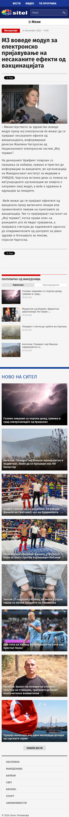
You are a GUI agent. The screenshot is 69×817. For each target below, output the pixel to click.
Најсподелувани (51, 285)
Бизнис (11, 789)
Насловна (12, 761)
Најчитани (18, 285)
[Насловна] (14, 14)
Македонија (14, 768)
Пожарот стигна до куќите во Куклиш (44, 326)
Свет (9, 782)
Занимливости (16, 802)
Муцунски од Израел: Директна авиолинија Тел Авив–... (40, 310)
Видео (30, 3)
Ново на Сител (19, 377)
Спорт (10, 796)
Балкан (11, 775)
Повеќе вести (35, 748)
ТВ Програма (47, 3)
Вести (17, 3)
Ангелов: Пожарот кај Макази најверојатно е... (40, 346)
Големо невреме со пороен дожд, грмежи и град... (42, 292)
